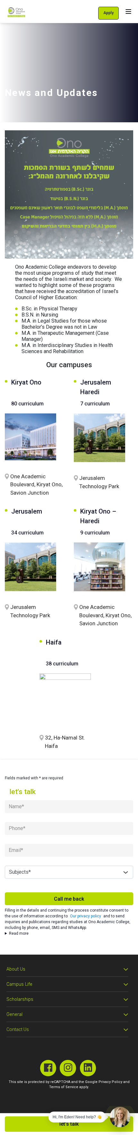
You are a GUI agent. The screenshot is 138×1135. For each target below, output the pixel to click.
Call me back (69, 899)
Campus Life (19, 984)
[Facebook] (48, 1068)
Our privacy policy (85, 916)
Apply (108, 13)
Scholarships (19, 999)
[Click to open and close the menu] (128, 11)
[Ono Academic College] (16, 12)
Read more (19, 933)
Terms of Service (63, 1087)
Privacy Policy (110, 1082)
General (14, 1014)
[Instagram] (68, 1068)
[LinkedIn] (88, 1068)
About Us (15, 969)
